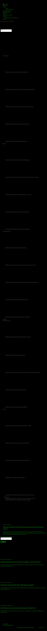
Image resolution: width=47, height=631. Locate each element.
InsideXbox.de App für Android (11, 17)
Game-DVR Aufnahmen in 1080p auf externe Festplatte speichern (20, 498)
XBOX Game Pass (7, 11)
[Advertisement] (23, 40)
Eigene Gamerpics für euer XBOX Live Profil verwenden (17, 499)
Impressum (5, 624)
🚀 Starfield (5, 4)
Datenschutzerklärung (8, 625)
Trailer (6, 8)
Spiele (4, 7)
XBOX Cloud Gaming (7, 15)
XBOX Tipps (6, 497)
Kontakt (5, 19)
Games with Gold (9, 9)
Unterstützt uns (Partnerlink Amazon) (25, 627)
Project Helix (6, 55)
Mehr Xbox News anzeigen (6, 536)
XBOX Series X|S (6, 12)
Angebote (5, 5)
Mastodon (41, 627)
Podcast (5, 13)
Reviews (5, 16)
